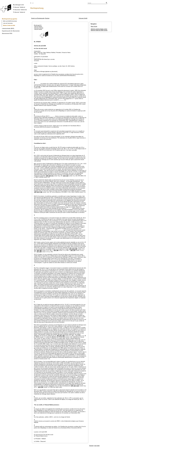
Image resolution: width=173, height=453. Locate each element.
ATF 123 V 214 (75, 386)
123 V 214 (65, 176)
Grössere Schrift (83, 18)
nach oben (97, 445)
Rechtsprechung (36, 8)
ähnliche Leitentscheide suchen (99, 29)
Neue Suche (94, 26)
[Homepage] (13, 9)
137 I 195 (39, 251)
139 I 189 (39, 250)
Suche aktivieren (106, 3)
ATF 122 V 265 (61, 335)
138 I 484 (56, 250)
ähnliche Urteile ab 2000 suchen (99, 30)
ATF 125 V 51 (49, 176)
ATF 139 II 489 (73, 249)
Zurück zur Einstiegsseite (38, 18)
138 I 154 (72, 250)
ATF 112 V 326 (38, 192)
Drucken (47, 18)
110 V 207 (40, 387)
